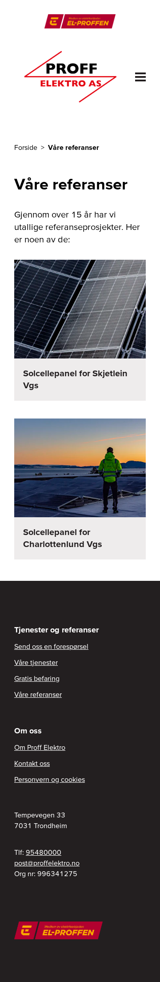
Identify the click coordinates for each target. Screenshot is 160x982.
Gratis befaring (37, 678)
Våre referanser (38, 694)
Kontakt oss (32, 763)
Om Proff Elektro (39, 747)
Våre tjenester (36, 662)
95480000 (43, 852)
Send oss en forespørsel (51, 646)
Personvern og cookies (49, 779)
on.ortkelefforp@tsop (47, 863)
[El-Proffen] (79, 21)
